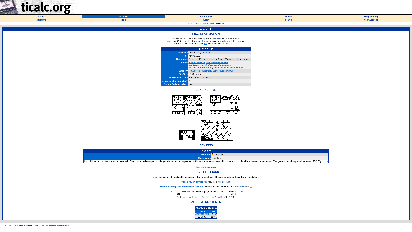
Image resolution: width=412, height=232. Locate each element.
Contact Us (54, 225)
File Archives (208, 23)
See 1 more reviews (206, 167)
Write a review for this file (194, 182)
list (218, 39)
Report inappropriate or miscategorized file (181, 186)
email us (239, 186)
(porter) (198, 65)
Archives (197, 23)
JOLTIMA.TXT (202, 214)
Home (190, 23)
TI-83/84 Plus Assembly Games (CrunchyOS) (211, 71)
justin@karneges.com (217, 62)
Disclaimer (64, 225)
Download (206, 52)
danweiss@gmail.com (219, 65)
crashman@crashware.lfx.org (227, 67)
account (226, 182)
